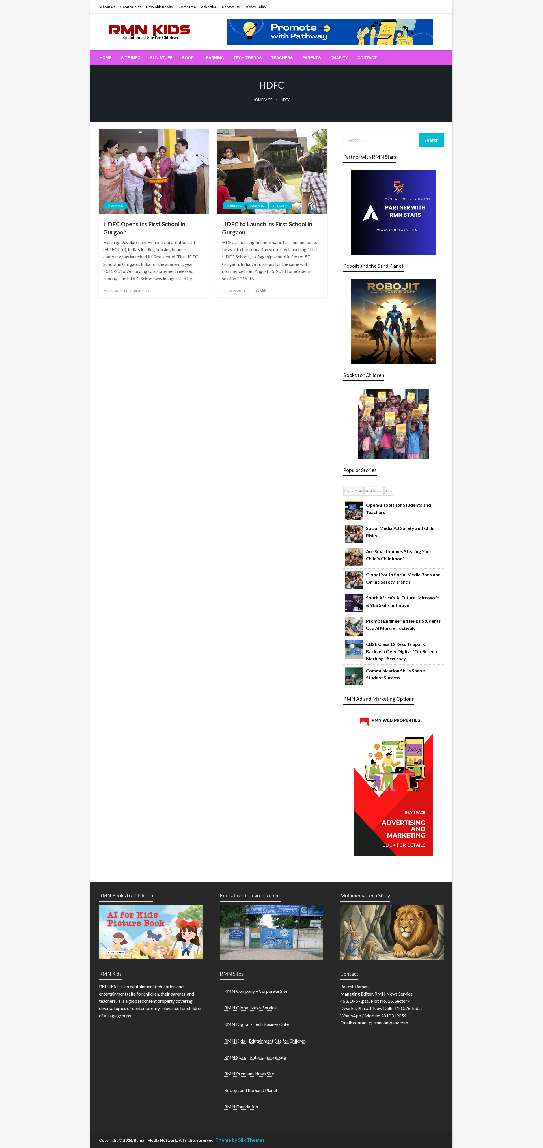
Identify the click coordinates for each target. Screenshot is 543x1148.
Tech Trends (248, 57)
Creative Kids (130, 7)
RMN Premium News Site (249, 1073)
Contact (367, 57)
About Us (107, 7)
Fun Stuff (161, 57)
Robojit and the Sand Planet (250, 1090)
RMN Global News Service (250, 1007)
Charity (339, 57)
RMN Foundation (241, 1106)
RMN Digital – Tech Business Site (256, 1024)
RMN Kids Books (159, 7)
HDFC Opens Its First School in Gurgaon (144, 228)
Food (188, 57)
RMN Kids (141, 290)
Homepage (262, 100)
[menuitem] (105, 58)
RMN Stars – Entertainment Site (255, 1057)
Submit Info (187, 7)
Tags (388, 491)
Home (105, 57)
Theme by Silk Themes (240, 1140)
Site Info (131, 57)
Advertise (209, 7)
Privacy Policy (255, 7)
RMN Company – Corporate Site (255, 991)
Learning (213, 57)
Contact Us (231, 7)
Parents (311, 57)
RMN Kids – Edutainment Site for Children (265, 1040)
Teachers (282, 57)
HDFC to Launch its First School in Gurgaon (267, 228)
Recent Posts (353, 491)
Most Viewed (374, 491)
